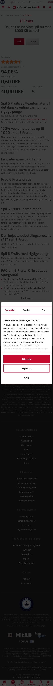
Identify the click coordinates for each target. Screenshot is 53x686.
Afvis (26, 377)
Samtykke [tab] (9, 310)
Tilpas (25, 368)
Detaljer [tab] (26, 310)
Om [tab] (43, 310)
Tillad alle (26, 359)
